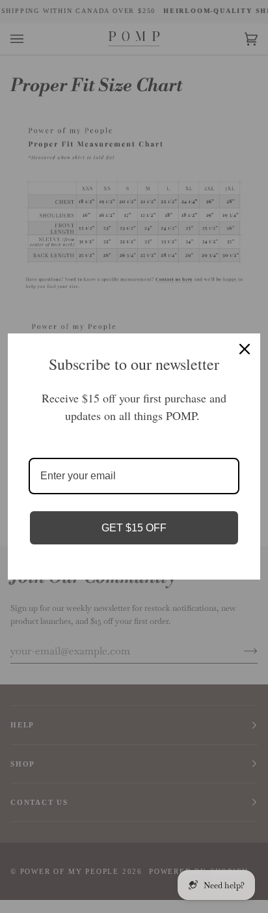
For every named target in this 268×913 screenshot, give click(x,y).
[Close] (244, 349)
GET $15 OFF (134, 527)
